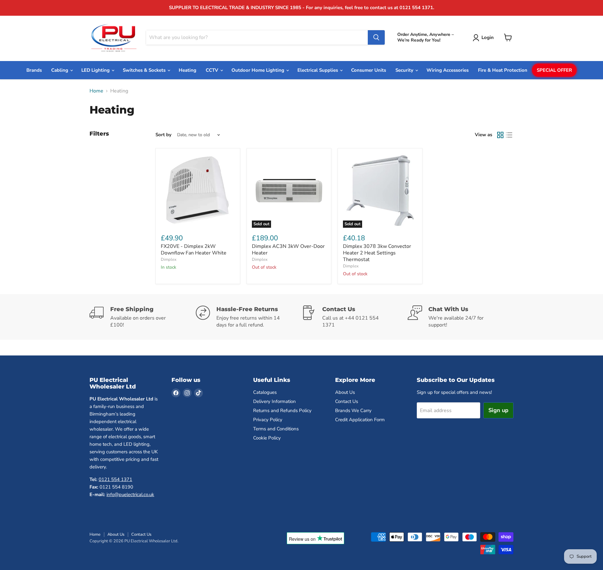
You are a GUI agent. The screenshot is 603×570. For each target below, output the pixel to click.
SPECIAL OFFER (554, 70)
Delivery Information (274, 401)
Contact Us (346, 401)
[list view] (509, 135)
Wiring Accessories (447, 70)
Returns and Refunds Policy (282, 410)
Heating (187, 70)
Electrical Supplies (318, 70)
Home (96, 91)
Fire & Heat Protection (502, 70)
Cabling (60, 70)
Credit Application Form (360, 419)
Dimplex (169, 259)
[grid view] (500, 135)
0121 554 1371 (115, 479)
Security (405, 70)
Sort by (163, 134)
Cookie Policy (267, 438)
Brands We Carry (353, 410)
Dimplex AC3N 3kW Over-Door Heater (288, 249)
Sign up (498, 410)
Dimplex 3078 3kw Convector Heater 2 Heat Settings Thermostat (377, 253)
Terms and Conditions (276, 429)
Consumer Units (368, 70)
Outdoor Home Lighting (258, 70)
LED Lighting (96, 70)
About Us (345, 392)
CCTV (213, 70)
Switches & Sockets (145, 70)
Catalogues (265, 392)
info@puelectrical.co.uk (130, 494)
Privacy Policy (267, 419)
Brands (34, 70)
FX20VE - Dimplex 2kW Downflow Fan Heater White (193, 249)
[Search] (376, 37)
